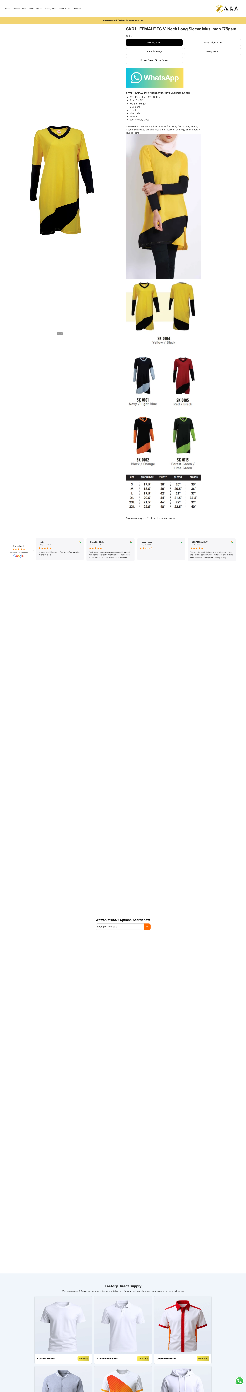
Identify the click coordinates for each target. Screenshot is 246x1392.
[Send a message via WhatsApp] (239, 1381)
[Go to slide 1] (134, 562)
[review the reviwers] (80, 542)
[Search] (147, 926)
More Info (83, 1358)
